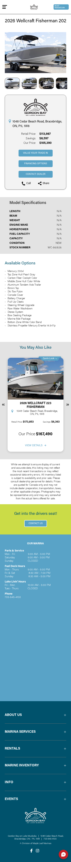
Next (67, 405)
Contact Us (36, 523)
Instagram (37, 851)
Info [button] (9, 782)
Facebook (31, 851)
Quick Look (48, 358)
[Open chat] (63, 854)
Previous (3, 405)
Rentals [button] (12, 748)
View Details (33, 445)
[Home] (34, 7)
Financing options (35, 164)
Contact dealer (35, 174)
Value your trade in (35, 153)
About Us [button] (13, 715)
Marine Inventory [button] (22, 765)
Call (28, 183)
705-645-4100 (50, 839)
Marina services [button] (20, 732)
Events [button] (11, 799)
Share (46, 183)
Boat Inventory (60, 7)
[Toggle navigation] (4, 7)
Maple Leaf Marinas (42, 843)
